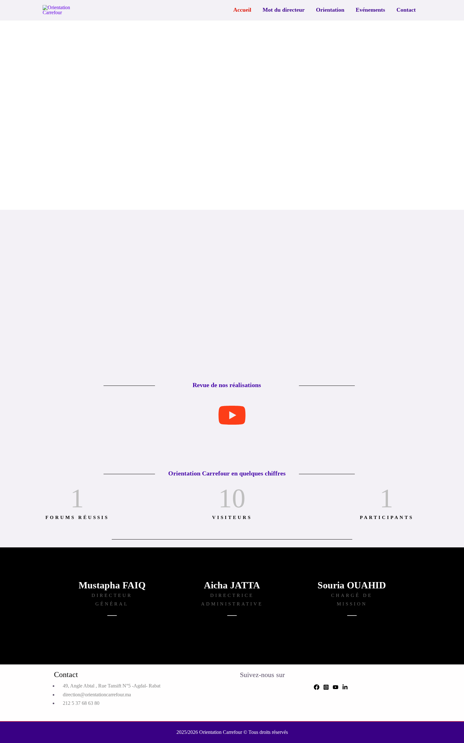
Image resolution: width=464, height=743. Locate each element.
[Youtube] (335, 687)
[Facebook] (316, 687)
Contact (406, 10)
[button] (42, 115)
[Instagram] (326, 687)
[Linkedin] (345, 687)
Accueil (242, 10)
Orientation (330, 10)
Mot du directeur (284, 10)
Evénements (370, 10)
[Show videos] (232, 416)
